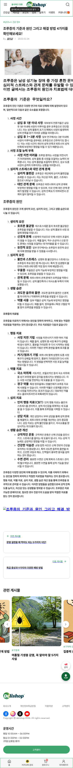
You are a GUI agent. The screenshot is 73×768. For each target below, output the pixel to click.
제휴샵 (16, 12)
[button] (7, 624)
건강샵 (6, 12)
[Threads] (20, 713)
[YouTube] (27, 713)
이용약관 (49, 706)
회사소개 (7, 706)
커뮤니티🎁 (64, 12)
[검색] (68, 4)
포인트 (25, 12)
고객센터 (66, 706)
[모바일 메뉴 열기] (5, 4)
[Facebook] (6, 713)
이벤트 (52, 12)
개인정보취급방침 (28, 706)
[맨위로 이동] (65, 676)
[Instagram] (13, 713)
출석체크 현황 (17, 4)
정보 (34, 12)
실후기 (42, 12)
